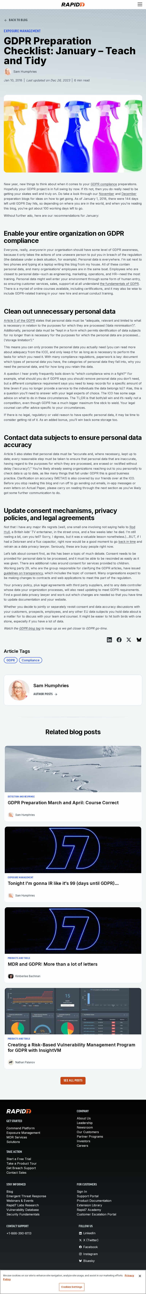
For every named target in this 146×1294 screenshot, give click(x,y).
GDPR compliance (104, 184)
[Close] (140, 1276)
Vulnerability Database (22, 1210)
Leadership (85, 1123)
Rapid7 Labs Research (22, 1205)
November (106, 194)
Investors (83, 1141)
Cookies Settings (71, 1286)
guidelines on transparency (23, 573)
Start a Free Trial (18, 1159)
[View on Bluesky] (139, 640)
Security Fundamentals (23, 1214)
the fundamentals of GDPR (119, 284)
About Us (84, 1118)
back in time (127, 541)
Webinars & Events (19, 1201)
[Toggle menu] (140, 4)
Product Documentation (94, 1201)
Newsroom (85, 1127)
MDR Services (16, 1137)
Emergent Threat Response (26, 1196)
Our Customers (88, 1132)
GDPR (10, 660)
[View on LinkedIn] (109, 639)
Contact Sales (16, 1172)
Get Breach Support (21, 1168)
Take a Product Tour (21, 1163)
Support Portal (87, 1196)
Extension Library (89, 1205)
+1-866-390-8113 (18, 1233)
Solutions (13, 1142)
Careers (82, 1146)
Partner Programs (90, 1136)
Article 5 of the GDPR (19, 320)
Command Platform (20, 1128)
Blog (9, 1191)
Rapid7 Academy (89, 1210)
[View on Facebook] (119, 639)
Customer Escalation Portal (96, 1214)
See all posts (73, 1080)
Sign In (82, 1191)
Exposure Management (23, 1133)
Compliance (31, 660)
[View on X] (128, 640)
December (128, 194)
